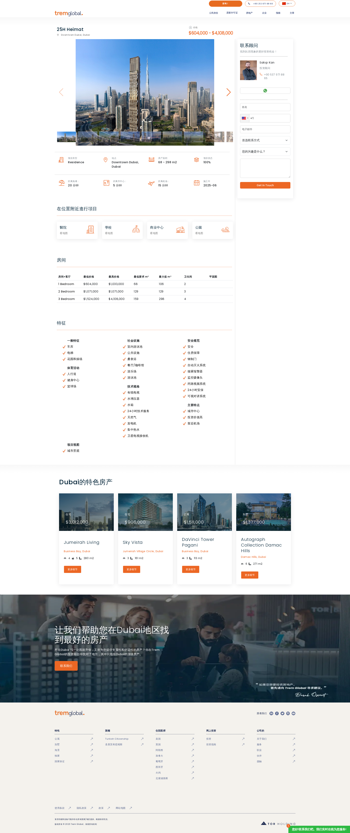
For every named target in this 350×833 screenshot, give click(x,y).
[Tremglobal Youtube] (293, 713)
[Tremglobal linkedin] (271, 713)
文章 (292, 12)
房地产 (249, 12)
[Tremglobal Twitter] (282, 713)
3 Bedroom (66, 299)
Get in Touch (265, 185)
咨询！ (225, 3)
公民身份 (213, 12)
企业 (264, 12)
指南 (278, 12)
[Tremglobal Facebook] (277, 713)
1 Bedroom (66, 284)
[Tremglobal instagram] (288, 713)
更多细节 (72, 569)
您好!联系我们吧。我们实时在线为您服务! (319, 829)
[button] (244, 118)
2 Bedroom (66, 291)
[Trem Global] (69, 713)
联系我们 (66, 666)
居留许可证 (232, 12)
